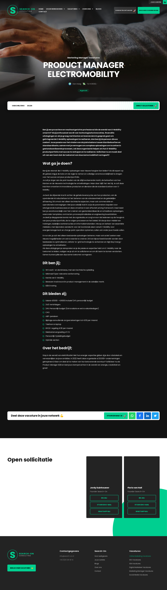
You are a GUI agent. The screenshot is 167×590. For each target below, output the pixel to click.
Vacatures (72, 9)
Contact (43, 12)
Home (41, 9)
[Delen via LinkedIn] (147, 415)
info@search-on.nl (67, 556)
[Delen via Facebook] (139, 415)
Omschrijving (18, 106)
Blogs (98, 9)
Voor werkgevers (54, 9)
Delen (29, 106)
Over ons (86, 9)
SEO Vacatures (135, 560)
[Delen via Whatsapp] (132, 415)
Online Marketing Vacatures (140, 556)
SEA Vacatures (134, 563)
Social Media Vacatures (138, 575)
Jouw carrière (156, 2)
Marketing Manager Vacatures (141, 571)
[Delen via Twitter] (155, 415)
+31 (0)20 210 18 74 (66, 560)
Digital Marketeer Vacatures (140, 567)
